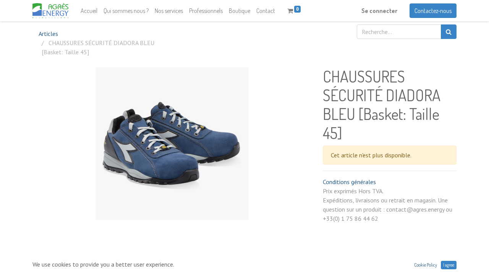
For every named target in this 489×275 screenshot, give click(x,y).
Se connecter (379, 11)
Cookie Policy (425, 265)
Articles (48, 33)
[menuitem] (89, 10)
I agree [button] (448, 265)
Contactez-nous (433, 11)
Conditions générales (349, 182)
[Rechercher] (449, 31)
